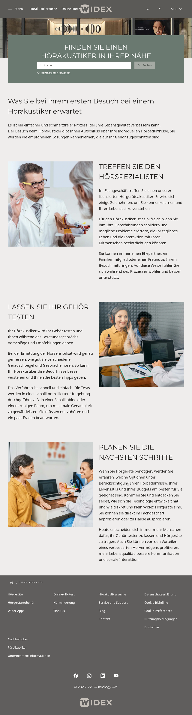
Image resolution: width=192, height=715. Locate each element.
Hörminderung (64, 603)
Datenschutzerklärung (160, 594)
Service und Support (113, 603)
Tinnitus (59, 611)
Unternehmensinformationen (29, 656)
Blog (102, 611)
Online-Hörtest (72, 9)
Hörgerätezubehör (21, 603)
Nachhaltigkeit (18, 639)
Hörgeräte (15, 594)
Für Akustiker (17, 647)
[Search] (148, 9)
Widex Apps (16, 611)
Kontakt (104, 619)
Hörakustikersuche (43, 9)
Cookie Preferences (158, 611)
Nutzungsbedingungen (160, 619)
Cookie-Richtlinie (156, 603)
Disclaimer (151, 627)
